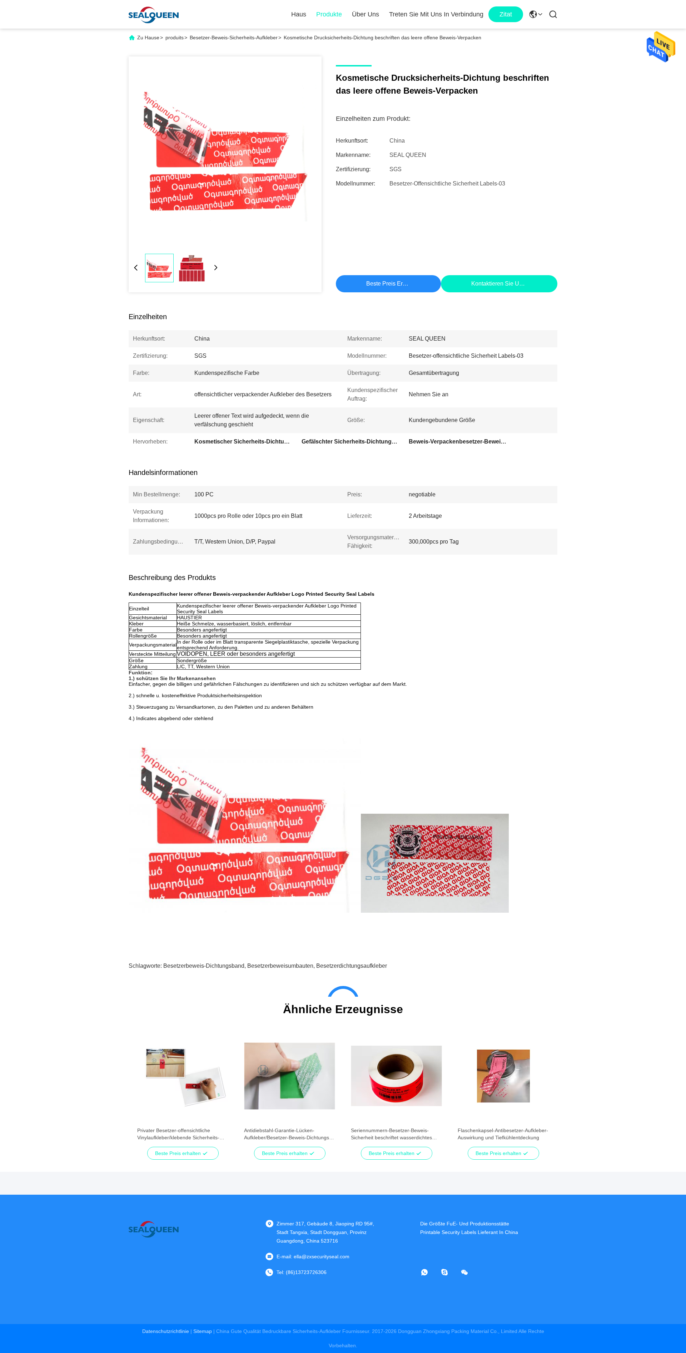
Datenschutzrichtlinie (165, 1331)
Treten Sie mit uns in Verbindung (436, 14)
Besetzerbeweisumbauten (280, 966)
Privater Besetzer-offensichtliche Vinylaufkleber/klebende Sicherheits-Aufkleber (178, 1134)
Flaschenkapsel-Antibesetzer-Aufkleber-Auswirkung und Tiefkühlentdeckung (503, 1134)
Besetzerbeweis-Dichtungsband (203, 966)
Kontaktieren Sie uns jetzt (504, 284)
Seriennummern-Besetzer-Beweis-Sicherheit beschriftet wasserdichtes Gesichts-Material (391, 1134)
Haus (298, 14)
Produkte (329, 14)
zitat (505, 14)
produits (174, 37)
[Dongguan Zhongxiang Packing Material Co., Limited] (154, 14)
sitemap (202, 1331)
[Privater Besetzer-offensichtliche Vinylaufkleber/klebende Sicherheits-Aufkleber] (182, 1076)
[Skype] (449, 1272)
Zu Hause (148, 37)
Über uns (365, 14)
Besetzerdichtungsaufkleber (351, 966)
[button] (146, 1088)
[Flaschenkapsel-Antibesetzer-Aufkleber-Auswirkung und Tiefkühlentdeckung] (503, 1076)
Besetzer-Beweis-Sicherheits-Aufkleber (234, 37)
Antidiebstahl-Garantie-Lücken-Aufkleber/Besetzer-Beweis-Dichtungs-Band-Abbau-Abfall (287, 1134)
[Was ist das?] (429, 1272)
